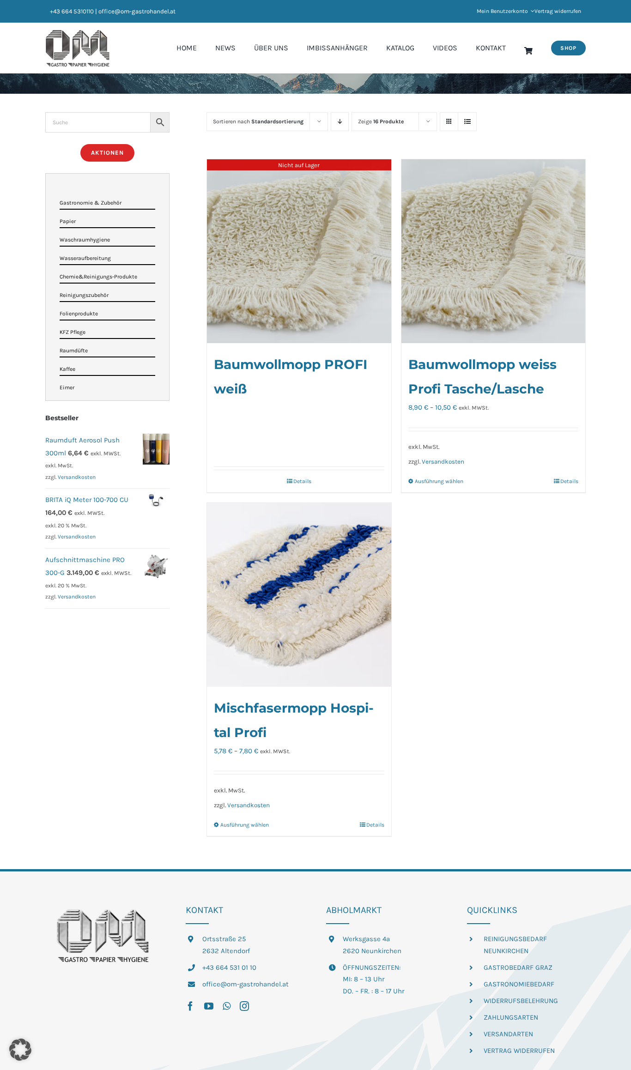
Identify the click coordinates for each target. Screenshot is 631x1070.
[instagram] (244, 1006)
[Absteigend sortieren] (340, 121)
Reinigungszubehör (84, 295)
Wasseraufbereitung (85, 258)
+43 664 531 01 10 (229, 967)
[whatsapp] (227, 1006)
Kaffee (67, 369)
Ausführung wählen (439, 481)
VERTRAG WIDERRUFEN (519, 1050)
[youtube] (208, 1006)
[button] (20, 1049)
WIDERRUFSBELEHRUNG (521, 1001)
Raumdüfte (74, 350)
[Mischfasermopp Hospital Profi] (299, 595)
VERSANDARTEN (508, 1034)
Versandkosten (443, 461)
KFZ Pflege (72, 332)
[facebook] (190, 1006)
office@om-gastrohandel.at (245, 984)
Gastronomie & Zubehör (90, 202)
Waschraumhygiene (85, 239)
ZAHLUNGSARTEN (511, 1017)
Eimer (67, 387)
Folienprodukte (79, 313)
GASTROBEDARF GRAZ (518, 967)
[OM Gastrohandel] (77, 33)
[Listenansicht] (467, 122)
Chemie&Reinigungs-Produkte (98, 276)
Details (302, 481)
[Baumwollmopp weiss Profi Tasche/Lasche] (493, 251)
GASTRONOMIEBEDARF (519, 984)
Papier (68, 221)
